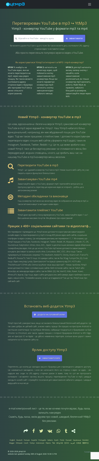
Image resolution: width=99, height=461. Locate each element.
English (12, 440)
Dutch (56, 440)
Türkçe (32, 443)
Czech (26, 443)
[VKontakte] (50, 431)
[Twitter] (41, 431)
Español (34, 440)
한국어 (66, 443)
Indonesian (40, 443)
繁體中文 (85, 443)
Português (42, 440)
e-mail (12, 408)
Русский (68, 440)
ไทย (53, 443)
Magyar (11, 443)
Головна (87, 452)
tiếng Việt (59, 443)
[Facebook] (33, 431)
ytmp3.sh (22, 451)
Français (27, 440)
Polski (62, 440)
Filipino (48, 443)
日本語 (78, 443)
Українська (77, 440)
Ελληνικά (19, 443)
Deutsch (19, 440)
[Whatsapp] (59, 431)
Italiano (50, 440)
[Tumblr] (66, 431)
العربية (73, 443)
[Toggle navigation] (89, 4)
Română (85, 440)
